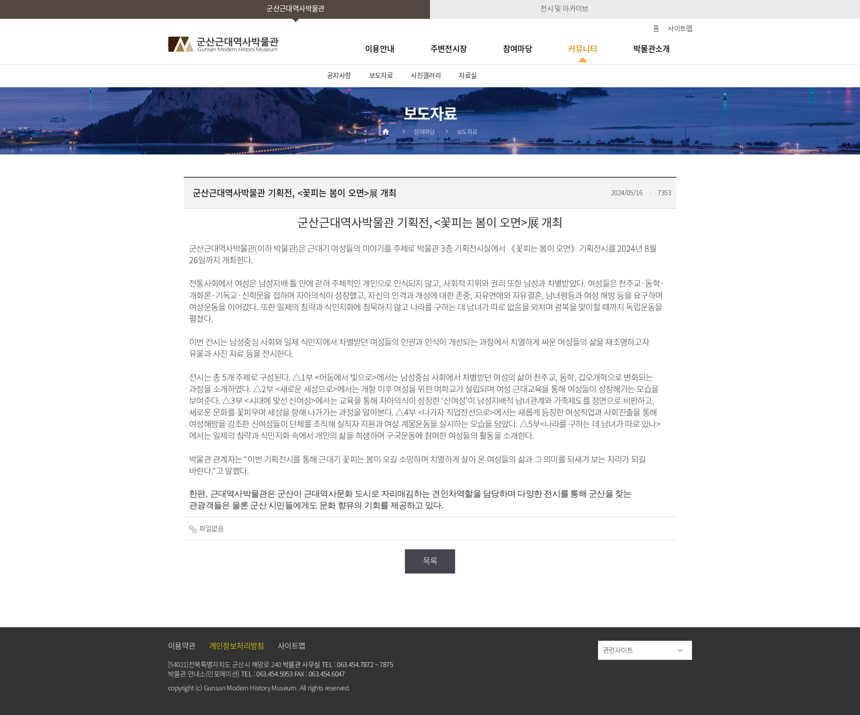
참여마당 (518, 49)
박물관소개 (651, 49)
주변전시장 (448, 49)
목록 (430, 561)
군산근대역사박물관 (296, 8)
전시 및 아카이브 (564, 8)
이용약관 (182, 645)
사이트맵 (680, 28)
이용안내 (380, 49)
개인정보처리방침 (236, 645)
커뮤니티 (583, 49)
